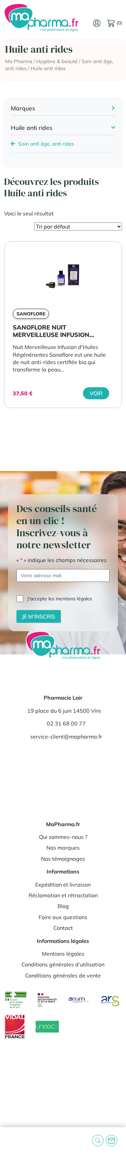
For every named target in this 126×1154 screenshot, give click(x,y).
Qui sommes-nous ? (63, 837)
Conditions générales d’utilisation (63, 964)
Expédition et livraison (63, 884)
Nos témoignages (63, 858)
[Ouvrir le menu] (10, 1141)
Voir (96, 393)
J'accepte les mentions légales (59, 599)
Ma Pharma (18, 61)
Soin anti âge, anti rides (45, 144)
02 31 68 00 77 (66, 723)
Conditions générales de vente (63, 975)
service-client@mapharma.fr (66, 736)
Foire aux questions (63, 917)
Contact (63, 927)
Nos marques (63, 847)
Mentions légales (63, 953)
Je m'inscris (38, 616)
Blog (63, 906)
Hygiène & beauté (57, 61)
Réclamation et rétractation (63, 895)
